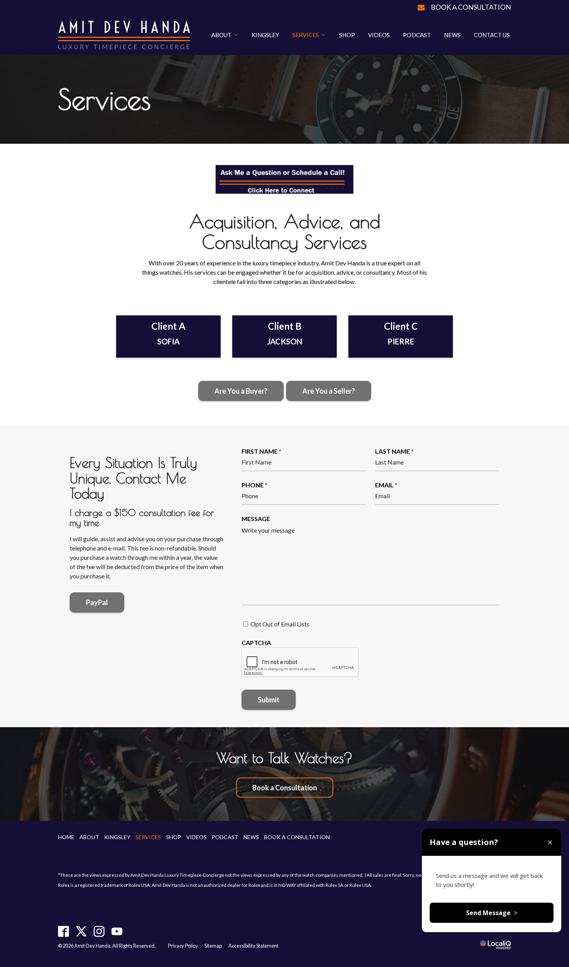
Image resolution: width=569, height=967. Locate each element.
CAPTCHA (256, 642)
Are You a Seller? (328, 391)
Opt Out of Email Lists (279, 624)
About (221, 34)
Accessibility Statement (253, 946)
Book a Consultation (471, 7)
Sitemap (213, 946)
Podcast (417, 34)
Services (305, 34)
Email (386, 485)
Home (66, 837)
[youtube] (117, 931)
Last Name (394, 451)
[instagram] (99, 931)
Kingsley (265, 34)
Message (256, 518)
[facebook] (63, 931)
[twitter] (81, 931)
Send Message (492, 912)
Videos (379, 34)
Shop (347, 34)
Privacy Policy (183, 946)
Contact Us (492, 34)
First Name (261, 451)
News (452, 34)
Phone (254, 485)
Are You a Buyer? (240, 391)
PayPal (97, 602)
